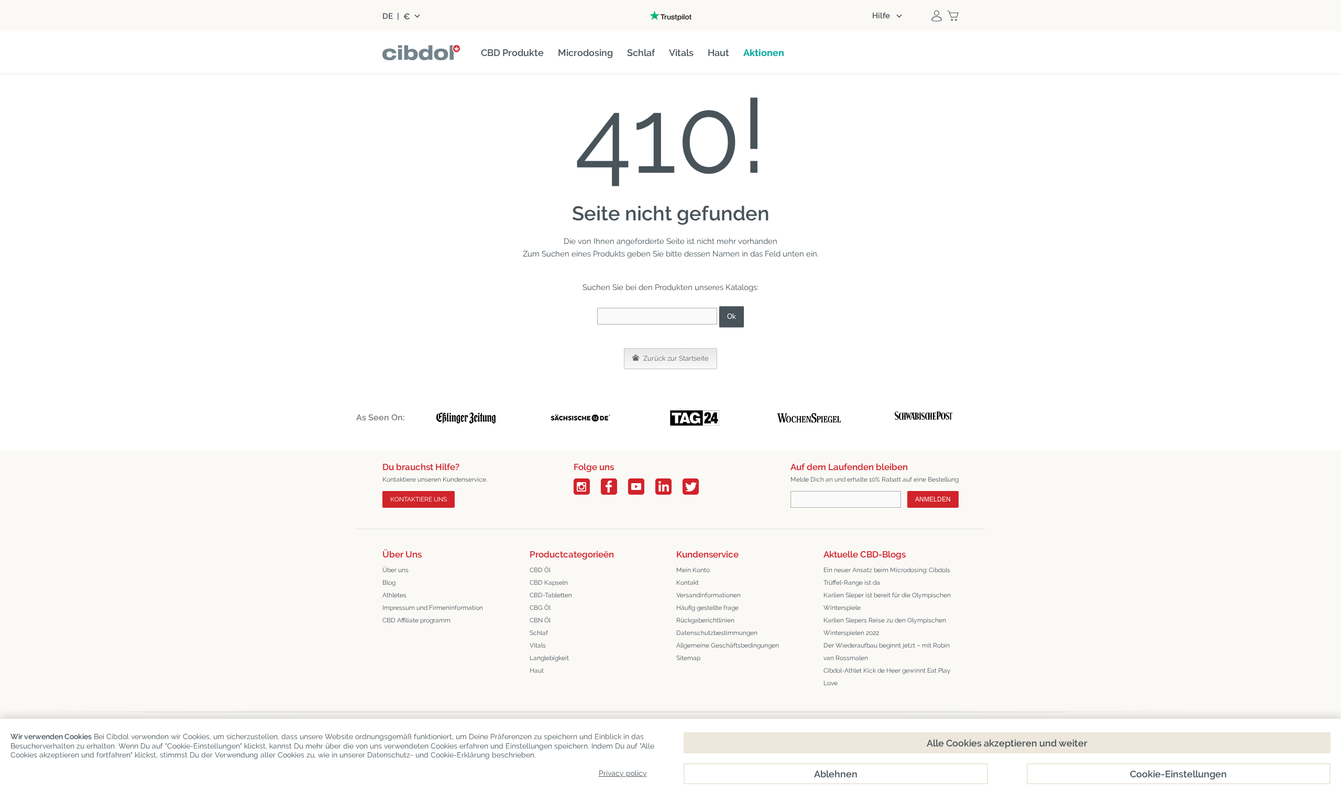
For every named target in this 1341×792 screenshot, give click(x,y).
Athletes (394, 595)
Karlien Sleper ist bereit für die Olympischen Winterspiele (887, 601)
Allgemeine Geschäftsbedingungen (727, 645)
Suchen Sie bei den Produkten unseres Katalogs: (670, 287)
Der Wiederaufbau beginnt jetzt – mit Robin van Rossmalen (886, 652)
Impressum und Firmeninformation (432, 607)
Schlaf (539, 633)
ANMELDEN (933, 499)
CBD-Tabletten (551, 595)
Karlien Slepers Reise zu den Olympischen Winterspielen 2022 (884, 627)
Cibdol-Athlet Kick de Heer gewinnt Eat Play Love (887, 677)
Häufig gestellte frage (707, 607)
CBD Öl (540, 570)
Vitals (538, 645)
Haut (537, 670)
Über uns (395, 570)
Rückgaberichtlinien (705, 620)
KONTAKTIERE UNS (418, 499)
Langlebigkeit (549, 658)
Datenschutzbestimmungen (716, 633)
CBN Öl (540, 620)
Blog (388, 582)
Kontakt (687, 582)
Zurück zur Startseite (675, 358)
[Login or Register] (936, 15)
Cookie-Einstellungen (1178, 773)
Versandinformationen (708, 595)
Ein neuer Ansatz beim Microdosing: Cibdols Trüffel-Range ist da (886, 576)
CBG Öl (540, 607)
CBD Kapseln (549, 582)
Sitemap (688, 658)
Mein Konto (693, 570)
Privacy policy (623, 773)
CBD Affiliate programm (416, 620)
